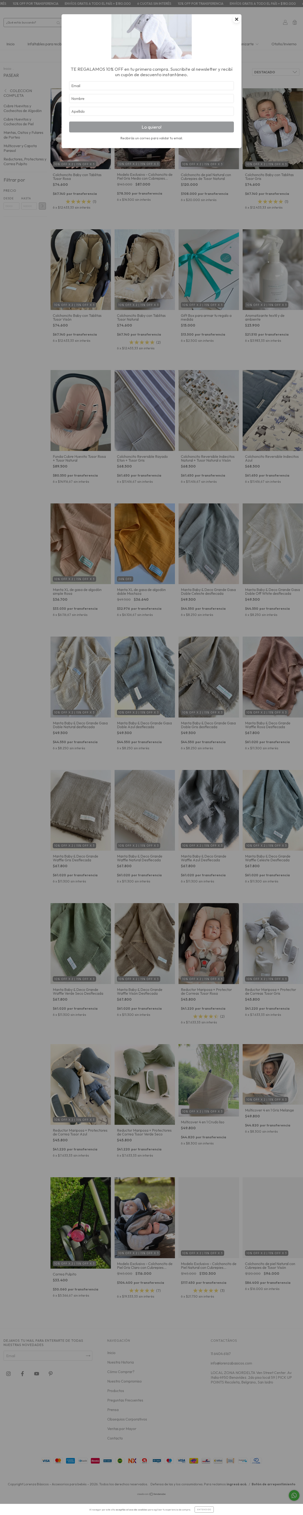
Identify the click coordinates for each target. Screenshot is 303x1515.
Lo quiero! (151, 127)
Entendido (204, 1509)
